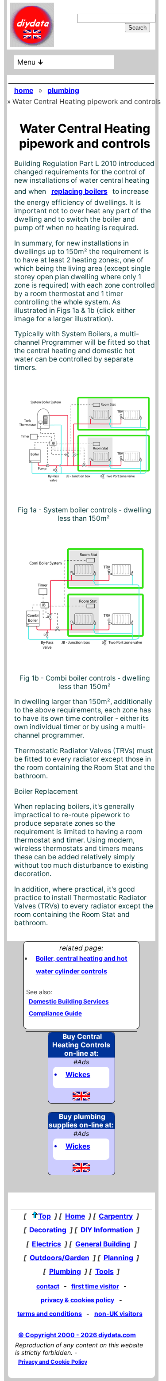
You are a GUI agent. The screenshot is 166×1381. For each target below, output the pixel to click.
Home (75, 1216)
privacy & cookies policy (77, 1300)
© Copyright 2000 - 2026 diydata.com (77, 1335)
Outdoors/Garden (59, 1258)
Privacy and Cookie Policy (52, 1361)
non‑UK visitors (118, 1313)
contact (47, 1286)
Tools (104, 1271)
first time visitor (95, 1286)
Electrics (46, 1244)
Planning (118, 1258)
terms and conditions (49, 1313)
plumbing (63, 90)
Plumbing (65, 1271)
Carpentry (116, 1216)
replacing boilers (79, 191)
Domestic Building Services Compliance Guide (69, 1007)
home (23, 90)
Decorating (47, 1230)
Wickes (78, 1074)
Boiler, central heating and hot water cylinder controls (81, 964)
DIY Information (107, 1230)
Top (44, 1216)
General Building (103, 1244)
